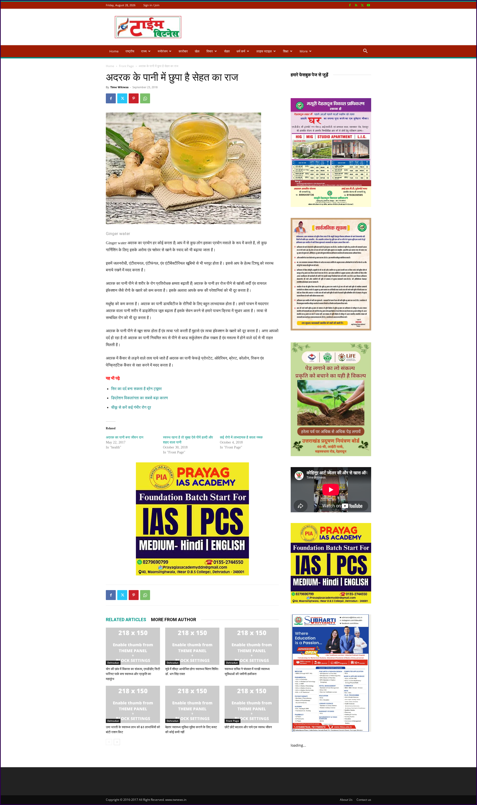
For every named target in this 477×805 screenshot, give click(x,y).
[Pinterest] (134, 98)
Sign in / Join (151, 5)
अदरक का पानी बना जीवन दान (124, 437)
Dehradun (113, 662)
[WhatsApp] (145, 98)
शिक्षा (285, 51)
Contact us (364, 800)
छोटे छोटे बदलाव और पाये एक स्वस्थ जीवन (248, 727)
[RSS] (356, 5)
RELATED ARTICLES (126, 619)
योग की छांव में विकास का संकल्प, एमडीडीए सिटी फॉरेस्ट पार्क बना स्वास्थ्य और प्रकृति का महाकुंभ (133, 674)
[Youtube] (368, 5)
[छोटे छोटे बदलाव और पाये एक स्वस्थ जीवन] (252, 704)
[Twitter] (362, 5)
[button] (365, 51)
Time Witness (119, 87)
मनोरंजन (162, 51)
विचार (209, 51)
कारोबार (183, 51)
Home (114, 51)
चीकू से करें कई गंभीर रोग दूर (131, 407)
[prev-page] (109, 742)
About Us (346, 800)
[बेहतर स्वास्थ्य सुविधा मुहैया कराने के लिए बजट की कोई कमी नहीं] (192, 704)
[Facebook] (350, 5)
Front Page (126, 66)
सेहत (227, 51)
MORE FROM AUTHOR (173, 619)
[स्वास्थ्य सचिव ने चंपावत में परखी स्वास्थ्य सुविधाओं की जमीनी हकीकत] (252, 646)
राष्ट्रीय (129, 51)
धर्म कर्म (241, 51)
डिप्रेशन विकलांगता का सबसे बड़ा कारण (139, 398)
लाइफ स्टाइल (264, 51)
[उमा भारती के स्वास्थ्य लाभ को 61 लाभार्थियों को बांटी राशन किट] (133, 704)
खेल (197, 51)
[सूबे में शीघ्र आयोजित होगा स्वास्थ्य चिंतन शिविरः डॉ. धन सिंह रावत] (192, 646)
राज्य (144, 51)
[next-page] (117, 742)
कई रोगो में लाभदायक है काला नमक (241, 437)
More (304, 51)
